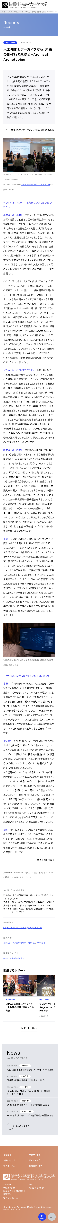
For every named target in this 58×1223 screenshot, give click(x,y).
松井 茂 (31, 943)
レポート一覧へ (29, 1028)
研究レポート (10, 43)
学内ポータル (9, 1166)
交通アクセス (35, 1155)
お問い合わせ (9, 1160)
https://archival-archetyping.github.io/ (22, 927)
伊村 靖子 (41, 943)
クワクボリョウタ (19, 943)
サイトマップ (34, 1160)
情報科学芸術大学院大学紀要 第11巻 (35, 185)
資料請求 (7, 1155)
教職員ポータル (36, 1166)
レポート (5, 12)
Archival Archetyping (13, 958)
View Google (12, 1198)
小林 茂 (6, 943)
